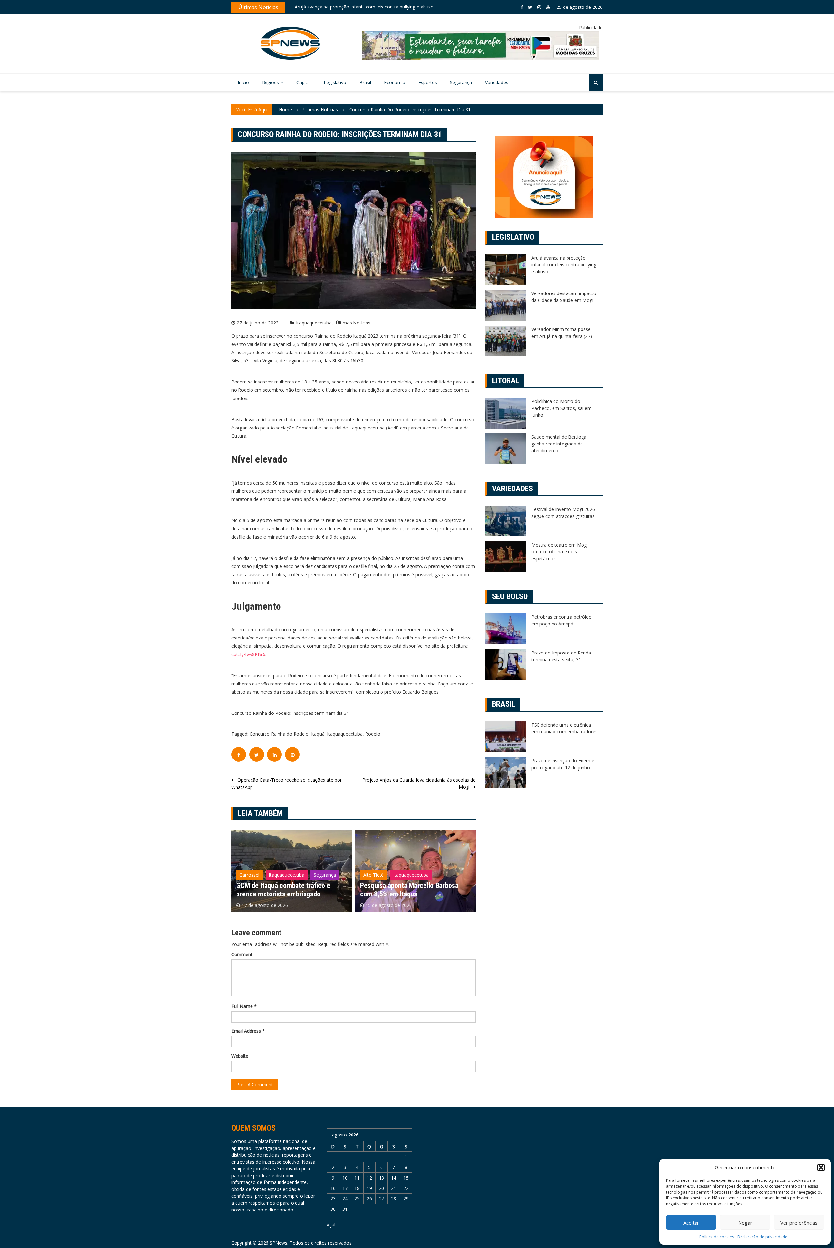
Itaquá (317, 734)
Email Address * (248, 1031)
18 (357, 1188)
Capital (303, 82)
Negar (745, 1222)
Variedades (496, 82)
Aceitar (691, 1222)
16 (333, 1188)
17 (345, 1188)
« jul (331, 1225)
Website (239, 1056)
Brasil (365, 82)
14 (393, 1178)
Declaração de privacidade (762, 1237)
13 (381, 1178)
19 (369, 1188)
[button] (821, 1167)
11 (357, 1178)
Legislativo (335, 82)
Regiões (270, 82)
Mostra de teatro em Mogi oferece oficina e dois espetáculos (559, 552)
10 (345, 1178)
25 (357, 1198)
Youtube (548, 7)
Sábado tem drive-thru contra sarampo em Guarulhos (351, 7)
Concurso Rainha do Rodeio (279, 734)
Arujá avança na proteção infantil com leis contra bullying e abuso (563, 265)
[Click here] (480, 45)
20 (381, 1188)
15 (406, 1178)
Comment (241, 954)
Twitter (530, 7)
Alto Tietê (249, 875)
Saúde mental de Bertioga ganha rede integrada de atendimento (558, 444)
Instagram (539, 7)
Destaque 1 (405, 875)
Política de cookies (716, 1237)
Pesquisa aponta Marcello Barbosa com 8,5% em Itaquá (285, 889)
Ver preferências (799, 1222)
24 (345, 1198)
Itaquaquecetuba (314, 323)
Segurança (461, 82)
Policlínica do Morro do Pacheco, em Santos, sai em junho (561, 408)
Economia (394, 82)
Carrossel (373, 875)
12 (369, 1178)
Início (243, 82)
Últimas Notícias (353, 323)
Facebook (522, 7)
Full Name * (244, 1006)
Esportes (427, 82)
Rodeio (372, 734)
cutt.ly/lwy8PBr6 (248, 654)
